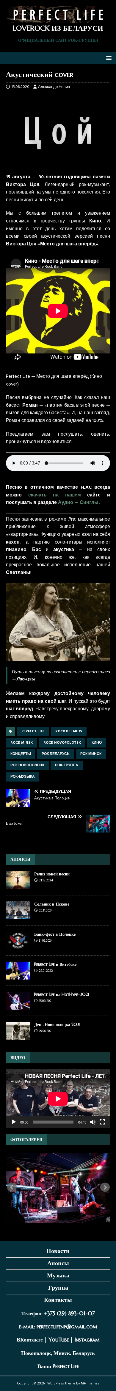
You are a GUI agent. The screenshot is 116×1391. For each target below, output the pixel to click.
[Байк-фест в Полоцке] (18, 945)
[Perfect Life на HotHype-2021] (18, 1005)
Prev (12, 1187)
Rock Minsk (21, 743)
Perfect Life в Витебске (55, 964)
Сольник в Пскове (51, 904)
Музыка (58, 1275)
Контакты (58, 1300)
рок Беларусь (56, 754)
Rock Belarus (68, 731)
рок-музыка (22, 777)
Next (105, 1187)
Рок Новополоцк (27, 765)
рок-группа (66, 765)
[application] (58, 1098)
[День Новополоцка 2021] (18, 1036)
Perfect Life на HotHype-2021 (61, 994)
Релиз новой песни (52, 874)
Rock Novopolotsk (62, 743)
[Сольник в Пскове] (18, 915)
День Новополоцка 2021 (57, 1024)
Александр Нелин (54, 87)
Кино (97, 743)
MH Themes (90, 1384)
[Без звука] (93, 1122)
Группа (58, 1287)
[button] (108, 57)
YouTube (58, 1339)
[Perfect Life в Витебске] (18, 975)
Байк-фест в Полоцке (55, 934)
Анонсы (58, 1263)
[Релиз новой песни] (18, 885)
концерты (20, 754)
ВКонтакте (30, 1339)
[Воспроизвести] (14, 1122)
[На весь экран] (102, 1122)
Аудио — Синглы (78, 503)
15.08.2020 (20, 87)
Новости (58, 1251)
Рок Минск (90, 754)
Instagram (87, 1339)
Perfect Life (33, 731)
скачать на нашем (54, 495)
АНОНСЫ (20, 859)
